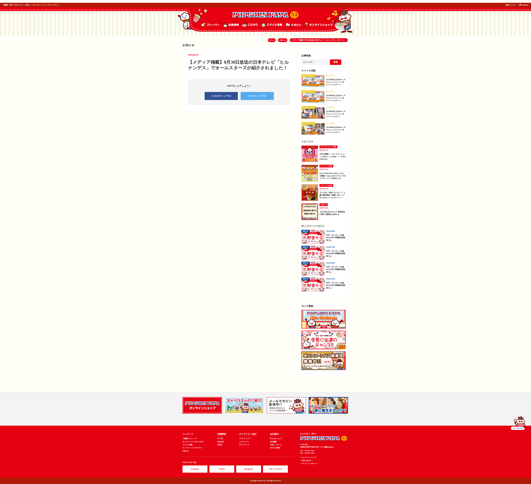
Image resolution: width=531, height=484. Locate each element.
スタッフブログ (275, 469)
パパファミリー (245, 438)
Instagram (248, 469)
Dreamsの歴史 (275, 448)
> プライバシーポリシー (309, 464)
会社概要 (273, 442)
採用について (511, 5)
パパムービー (244, 442)
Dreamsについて (276, 438)
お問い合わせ (523, 5)
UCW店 (220, 438)
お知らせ (186, 451)
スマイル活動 (187, 445)
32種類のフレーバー (190, 438)
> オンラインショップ (308, 457)
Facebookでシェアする (221, 96)
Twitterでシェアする (257, 96)
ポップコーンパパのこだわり (193, 442)
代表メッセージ (276, 445)
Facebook (195, 469)
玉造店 (219, 445)
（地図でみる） (328, 447)
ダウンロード (244, 445)
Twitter (222, 469)
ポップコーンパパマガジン (192, 448)
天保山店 (220, 442)
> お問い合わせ (305, 460)
